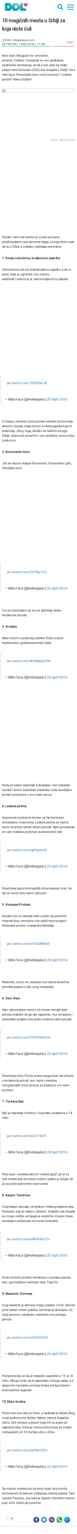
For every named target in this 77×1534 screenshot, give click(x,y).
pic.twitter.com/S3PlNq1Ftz (27, 572)
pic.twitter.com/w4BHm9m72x (28, 1239)
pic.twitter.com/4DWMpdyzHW (29, 661)
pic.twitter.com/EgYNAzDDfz (27, 1450)
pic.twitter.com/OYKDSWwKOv (28, 1037)
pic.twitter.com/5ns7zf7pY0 (26, 1136)
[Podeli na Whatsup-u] (59, 1520)
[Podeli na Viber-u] (52, 1520)
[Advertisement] (38, 182)
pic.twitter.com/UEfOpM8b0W (28, 944)
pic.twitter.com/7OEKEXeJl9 (27, 383)
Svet (70, 42)
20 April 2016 (57, 399)
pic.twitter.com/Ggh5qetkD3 (27, 850)
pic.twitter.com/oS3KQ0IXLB (27, 1337)
